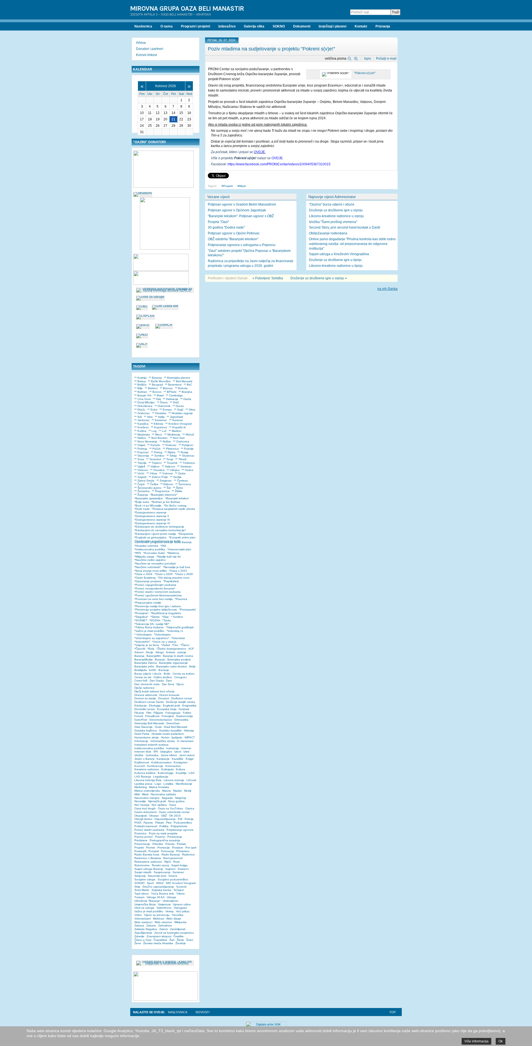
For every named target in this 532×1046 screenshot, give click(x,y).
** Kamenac (159, 420)
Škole (180, 939)
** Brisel (159, 395)
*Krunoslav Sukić (154, 552)
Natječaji (180, 797)
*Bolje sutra (141, 501)
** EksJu (139, 409)
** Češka (152, 484)
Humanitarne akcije (146, 737)
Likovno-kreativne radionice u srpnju (336, 216)
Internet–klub (142, 751)
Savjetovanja (162, 872)
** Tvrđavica (187, 462)
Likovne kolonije (174, 780)
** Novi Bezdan (158, 437)
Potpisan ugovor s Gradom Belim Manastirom (242, 204)
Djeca (180, 684)
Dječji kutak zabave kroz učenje (154, 691)
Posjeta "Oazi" (218, 222)
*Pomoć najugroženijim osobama (155, 584)
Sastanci (183, 868)
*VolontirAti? (142, 641)
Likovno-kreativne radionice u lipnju (336, 266)
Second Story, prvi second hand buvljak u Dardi (344, 227)
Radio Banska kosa (146, 854)
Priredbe (157, 843)
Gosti (158, 726)
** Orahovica (181, 441)
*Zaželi (165, 645)
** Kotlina (140, 430)
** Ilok (138, 416)
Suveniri (181, 886)
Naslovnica (177, 1012)
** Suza (139, 459)
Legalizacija (160, 776)
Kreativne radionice (146, 769)
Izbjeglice (166, 751)
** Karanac (176, 420)
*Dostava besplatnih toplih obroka (173, 508)
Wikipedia (180, 922)
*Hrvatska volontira (146, 545)
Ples (169, 822)
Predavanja (174, 836)
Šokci (189, 939)
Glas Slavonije (143, 726)
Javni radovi (187, 755)
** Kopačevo (159, 427)
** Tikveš (180, 459)
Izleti (186, 751)
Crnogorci (180, 677)
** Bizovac (166, 388)
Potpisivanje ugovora (180, 829)
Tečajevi (178, 889)
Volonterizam (142, 918)
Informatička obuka (162, 741)
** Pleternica (171, 448)
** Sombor (157, 455)
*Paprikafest (171, 581)
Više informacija (476, 1041)
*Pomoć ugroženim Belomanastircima (158, 595)
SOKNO (139, 883)
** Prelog (156, 452)
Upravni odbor (182, 904)
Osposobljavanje (165, 818)
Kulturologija (165, 772)
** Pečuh (155, 448)
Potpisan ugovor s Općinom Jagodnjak (237, 210)
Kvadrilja (181, 772)
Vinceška (177, 914)
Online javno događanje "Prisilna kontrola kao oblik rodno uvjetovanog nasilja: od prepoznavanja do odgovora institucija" (352, 243)
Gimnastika (181, 719)
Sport (150, 883)
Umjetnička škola (145, 904)
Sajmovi (170, 868)
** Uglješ (139, 466)
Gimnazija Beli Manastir (149, 723)
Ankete (170, 652)
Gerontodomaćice (160, 719)
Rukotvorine (142, 865)
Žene (137, 943)
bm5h (152, 670)
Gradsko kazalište (170, 730)
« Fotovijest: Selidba (267, 278)
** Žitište (177, 491)
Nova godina (176, 801)
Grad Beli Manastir (175, 726)
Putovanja (167, 851)
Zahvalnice (165, 925)
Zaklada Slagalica (145, 929)
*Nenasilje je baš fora (176, 567)
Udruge (171, 897)
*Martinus (173, 552)
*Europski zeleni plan (182, 537)
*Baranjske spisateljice (148, 498)
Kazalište (177, 758)
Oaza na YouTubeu (170, 808)
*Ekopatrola (185, 533)
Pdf (180, 818)
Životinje (180, 943)
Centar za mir (142, 677)
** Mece (157, 434)
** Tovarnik (170, 462)
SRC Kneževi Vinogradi (181, 883)
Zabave (151, 925)
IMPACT (190, 737)
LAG (192, 772)
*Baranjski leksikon (177, 498)
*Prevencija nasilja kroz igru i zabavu (157, 606)
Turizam (139, 897)
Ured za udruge (144, 907)
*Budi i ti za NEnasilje (148, 505)
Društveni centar (181, 698)
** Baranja (155, 377)
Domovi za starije (145, 698)
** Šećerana (183, 484)
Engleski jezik (171, 705)
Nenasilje (140, 801)
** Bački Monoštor (159, 381)
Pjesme (148, 822)
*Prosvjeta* (141, 613)
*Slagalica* (141, 616)
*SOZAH (154, 620)
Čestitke (178, 936)
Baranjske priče (144, 666)
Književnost (141, 762)
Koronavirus (173, 766)
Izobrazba (152, 755)
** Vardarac (184, 466)
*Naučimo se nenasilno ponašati (155, 563)
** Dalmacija (170, 399)
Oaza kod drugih (145, 808)
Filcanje (139, 712)
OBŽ (164, 815)
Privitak (181, 843)
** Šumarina (142, 491)
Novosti (202, 1012)
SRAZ (159, 883)
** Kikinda (157, 423)
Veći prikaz (183, 911)
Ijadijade (177, 737)
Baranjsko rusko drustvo (171, 666)
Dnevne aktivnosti (145, 695)
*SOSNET (140, 620)
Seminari (178, 872)
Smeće (172, 875)
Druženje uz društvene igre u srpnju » (318, 278)
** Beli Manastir (182, 381)
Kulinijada (167, 769)
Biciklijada (140, 670)
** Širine (178, 487)
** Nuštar (165, 441)
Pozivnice (140, 833)
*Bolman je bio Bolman (165, 501)
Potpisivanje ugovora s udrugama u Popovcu (241, 245)
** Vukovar (166, 473)
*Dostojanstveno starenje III (152, 519)
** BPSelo (170, 391)
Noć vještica (159, 804)
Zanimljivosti (177, 929)
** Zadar (180, 473)
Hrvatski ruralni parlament (168, 733)
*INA (163, 545)
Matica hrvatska (159, 787)
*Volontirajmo (162, 634)
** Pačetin (153, 445)
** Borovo (155, 391)
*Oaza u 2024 (143, 574)
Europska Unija (167, 709)
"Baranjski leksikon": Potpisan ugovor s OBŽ (241, 216)
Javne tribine (169, 755)
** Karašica (141, 423)
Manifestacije (184, 783)
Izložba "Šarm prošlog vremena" (333, 222)
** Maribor (175, 430)
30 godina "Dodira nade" (226, 227)
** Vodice (187, 470)
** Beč (188, 384)
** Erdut (152, 409)
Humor (165, 737)
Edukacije (140, 705)
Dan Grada (157, 680)
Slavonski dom (157, 875)
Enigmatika (189, 705)
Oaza (172, 804)
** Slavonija (141, 455)
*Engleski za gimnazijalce (150, 537)
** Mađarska (142, 434)
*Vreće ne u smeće (164, 641)
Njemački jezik (157, 801)
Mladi (242, 186)
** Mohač (188, 434)
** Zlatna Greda (144, 480)
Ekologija (155, 705)
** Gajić (178, 409)
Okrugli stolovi (143, 818)
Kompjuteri (180, 762)
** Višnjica (173, 470)
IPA (156, 751)
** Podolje (187, 448)
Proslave (177, 847)
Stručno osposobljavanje (158, 886)
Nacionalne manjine (147, 797)
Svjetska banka (161, 889)
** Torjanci (155, 462)
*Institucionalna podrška (149, 549)
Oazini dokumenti (145, 812)
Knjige (190, 758)
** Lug (153, 430)
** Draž (174, 402)
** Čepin (139, 484)
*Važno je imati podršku (149, 630)
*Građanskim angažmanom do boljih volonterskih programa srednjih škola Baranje (163, 542)
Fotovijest (168, 716)
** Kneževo (141, 427)
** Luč (163, 430)
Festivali (184, 709)
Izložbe (139, 755)
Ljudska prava (143, 783)
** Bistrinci (151, 388)
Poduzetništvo (183, 822)
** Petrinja (140, 448)
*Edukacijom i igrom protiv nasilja (155, 533)
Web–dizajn (173, 918)
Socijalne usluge (144, 879)
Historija (189, 730)
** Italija (160, 416)
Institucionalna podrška (149, 748)
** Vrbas (152, 473)
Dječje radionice (144, 687)
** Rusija (183, 452)
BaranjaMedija (143, 659)
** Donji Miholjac (144, 402)
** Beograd (156, 384)
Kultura (180, 769)
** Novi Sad (177, 437)
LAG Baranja (142, 776)
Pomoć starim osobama (149, 829)
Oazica (189, 808)
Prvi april (190, 847)
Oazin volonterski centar (174, 812)
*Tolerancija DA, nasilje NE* (151, 623)
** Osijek (139, 445)
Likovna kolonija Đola (148, 780)
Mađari (177, 790)
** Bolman (140, 391)
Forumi (138, 716)
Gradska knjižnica (145, 730)
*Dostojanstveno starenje (150, 512)
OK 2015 (175, 815)
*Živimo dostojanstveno (171, 648)
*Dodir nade (142, 508)
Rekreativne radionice (148, 861)
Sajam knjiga (179, 865)
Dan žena (168, 684)
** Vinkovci (141, 470)
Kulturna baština (144, 772)
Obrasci (154, 815)
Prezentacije (142, 843)
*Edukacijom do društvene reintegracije (159, 526)
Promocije (163, 847)
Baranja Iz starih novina (178, 655)
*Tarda (166, 620)
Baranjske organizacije (173, 662)
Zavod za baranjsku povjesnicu (174, 932)
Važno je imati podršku (148, 911)
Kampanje (163, 758)
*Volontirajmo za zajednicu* (151, 638)
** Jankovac (142, 420)
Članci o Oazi (142, 939)
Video (138, 914)
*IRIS (137, 552)
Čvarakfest (160, 939)
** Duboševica (143, 405)
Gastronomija (184, 716)
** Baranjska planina (177, 377)
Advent (139, 652)
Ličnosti (191, 780)
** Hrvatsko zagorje (180, 413)
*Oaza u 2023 (178, 570)
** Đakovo (166, 484)
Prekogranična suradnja (165, 840)
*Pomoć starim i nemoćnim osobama (157, 591)
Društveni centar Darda (149, 701)
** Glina (190, 409)
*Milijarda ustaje (144, 556)
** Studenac (187, 455)
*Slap (165, 616)
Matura (166, 790)
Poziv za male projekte (163, 833)
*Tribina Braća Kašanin (149, 627)
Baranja (139, 655)
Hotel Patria (141, 733)
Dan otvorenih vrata (147, 684)
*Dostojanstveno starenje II (151, 516)
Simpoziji (139, 875)
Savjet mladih (143, 872)
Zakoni (163, 929)
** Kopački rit (177, 427)
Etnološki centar (144, 709)
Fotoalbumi (152, 716)
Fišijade (158, 712)
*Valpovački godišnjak (180, 627)
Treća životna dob (162, 893)
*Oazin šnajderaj (144, 577)
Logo (158, 783)
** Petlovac (169, 445)
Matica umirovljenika (147, 790)
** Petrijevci (186, 445)
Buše (167, 673)
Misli (137, 794)
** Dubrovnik (162, 405)
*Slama (155, 616)
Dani (169, 680)
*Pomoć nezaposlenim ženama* (154, 588)
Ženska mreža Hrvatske (158, 943)
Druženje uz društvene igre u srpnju (336, 210)
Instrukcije (172, 748)
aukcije (181, 652)
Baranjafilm (154, 655)
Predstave (140, 840)
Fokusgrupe (173, 712)
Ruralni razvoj (160, 865)
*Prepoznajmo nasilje (147, 602)
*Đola (150, 648)
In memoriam (185, 741)
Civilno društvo (163, 677)
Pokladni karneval (145, 826)
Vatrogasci (180, 907)
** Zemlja (175, 476)
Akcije (149, 652)
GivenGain (173, 723)
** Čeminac (181, 480)
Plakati (159, 822)
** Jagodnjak (175, 416)
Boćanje (163, 670)
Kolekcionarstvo (161, 762)
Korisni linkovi (146, 55)
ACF (191, 648)
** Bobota (181, 388)
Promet (150, 847)
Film (148, 712)
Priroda (170, 843)
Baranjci (160, 659)
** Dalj (157, 399)
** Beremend (173, 384)
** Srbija (172, 455)
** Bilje (138, 388)
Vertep (169, 911)
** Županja (141, 494)
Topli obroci (141, 893)
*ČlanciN (139, 648)
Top (392, 1012)
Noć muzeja (141, 804)
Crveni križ (140, 680)
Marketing (140, 787)
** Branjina (185, 391)
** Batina (140, 381)
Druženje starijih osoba (180, 701)
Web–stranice (163, 922)
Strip (137, 886)
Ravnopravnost (173, 858)
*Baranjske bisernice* (163, 494)
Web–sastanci (143, 922)
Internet (186, 748)
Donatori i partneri (149, 49)
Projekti (228, 186)
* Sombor (177, 616)
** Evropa (166, 409)
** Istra (148, 416)
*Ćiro (175, 645)
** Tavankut (153, 459)
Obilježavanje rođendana (328, 233)
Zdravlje (139, 936)
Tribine (180, 893)
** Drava (162, 402)
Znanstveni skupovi (159, 936)
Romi (176, 861)
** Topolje (140, 462)
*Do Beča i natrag (175, 505)
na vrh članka (387, 289)
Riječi (167, 861)
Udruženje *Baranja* (147, 900)
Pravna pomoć (143, 836)
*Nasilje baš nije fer (169, 556)
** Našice (140, 437)
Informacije (141, 741)
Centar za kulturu (184, 673)
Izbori (177, 751)
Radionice (188, 854)
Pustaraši (140, 851)
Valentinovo (164, 907)
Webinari (158, 918)
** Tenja (168, 459)
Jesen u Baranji (144, 758)
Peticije (189, 818)
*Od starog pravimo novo (174, 577)
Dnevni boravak (169, 695)
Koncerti (139, 766)
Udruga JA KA (156, 897)
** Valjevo (153, 466)
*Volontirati (178, 638)
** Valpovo (168, 466)
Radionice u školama (147, 858)
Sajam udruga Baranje (148, 868)
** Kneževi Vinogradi (178, 423)
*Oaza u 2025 (164, 574)
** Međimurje (172, 434)
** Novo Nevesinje (145, 441)
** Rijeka (170, 452)
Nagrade (167, 797)
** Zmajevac (164, 480)
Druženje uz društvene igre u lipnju (335, 260)
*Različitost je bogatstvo (166, 613)
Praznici (160, 836)
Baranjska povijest (179, 659)
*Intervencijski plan (179, 549)
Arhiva (141, 43)
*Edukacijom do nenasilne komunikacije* (160, 530)
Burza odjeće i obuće (148, 673)
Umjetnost (164, 904)
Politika (163, 826)
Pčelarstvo (183, 851)
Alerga (159, 652)
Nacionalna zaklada (163, 794)
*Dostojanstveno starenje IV (152, 523)
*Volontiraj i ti (175, 630)
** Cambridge (174, 395)
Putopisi (154, 851)
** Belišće (140, 384)
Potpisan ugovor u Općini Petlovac (234, 233)
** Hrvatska (159, 413)
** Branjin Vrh (143, 395)
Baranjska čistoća (145, 662)
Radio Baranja (171, 854)
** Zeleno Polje (158, 476)
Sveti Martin (141, 889)
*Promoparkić (187, 609)
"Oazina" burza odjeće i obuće (331, 204)
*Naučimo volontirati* (147, 567)
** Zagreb (140, 476)
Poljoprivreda (179, 826)
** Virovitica (157, 470)
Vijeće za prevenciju (157, 914)
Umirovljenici (170, 900)
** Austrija (140, 377)
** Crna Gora (142, 399)
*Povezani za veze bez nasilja (153, 599)
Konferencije (155, 766)
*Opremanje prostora (147, 581)
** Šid (167, 487)
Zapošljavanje (143, 932)
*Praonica (181, 599)
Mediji (187, 790)
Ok (500, 1041)
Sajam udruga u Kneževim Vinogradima (339, 254)
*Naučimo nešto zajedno (150, 559)
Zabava (139, 925)
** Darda (185, 399)
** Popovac (141, 452)
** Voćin (139, 473)
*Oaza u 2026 (184, 574)
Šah (172, 939)
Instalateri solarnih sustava (151, 744)
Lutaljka (168, 783)
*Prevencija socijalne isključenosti (155, 609)
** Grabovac (142, 413)
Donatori (163, 698)
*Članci (184, 645)
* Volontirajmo (143, 634)
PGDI (137, 822)
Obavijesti (140, 815)
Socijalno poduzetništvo (173, 879)
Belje (192, 666)
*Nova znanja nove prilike (150, 570)
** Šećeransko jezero (147, 487)
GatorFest (140, 719)
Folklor (187, 712)
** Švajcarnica (161, 491)
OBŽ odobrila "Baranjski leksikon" (233, 239)
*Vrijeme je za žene (146, 645)
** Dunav (178, 405)
